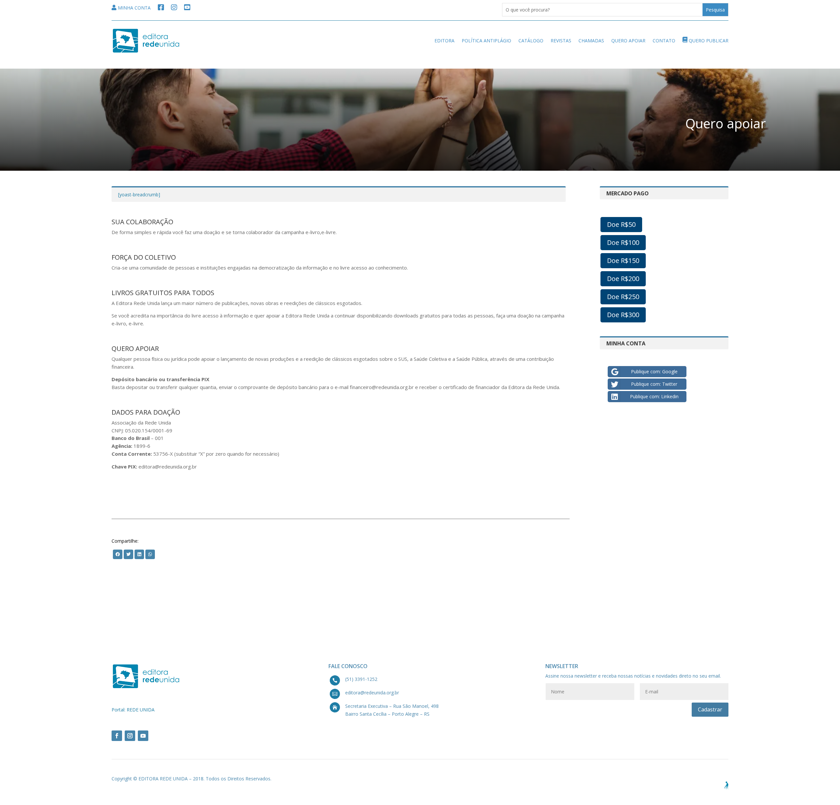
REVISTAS (561, 40)
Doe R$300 (623, 314)
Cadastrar (710, 709)
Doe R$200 (623, 278)
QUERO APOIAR (628, 40)
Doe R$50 (621, 224)
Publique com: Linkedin (654, 396)
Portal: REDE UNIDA (133, 710)
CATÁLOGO (530, 40)
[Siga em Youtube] (143, 735)
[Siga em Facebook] (117, 735)
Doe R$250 (623, 296)
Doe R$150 (623, 260)
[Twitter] (117, 554)
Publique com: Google (654, 371)
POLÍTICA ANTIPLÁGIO (486, 40)
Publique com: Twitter (654, 384)
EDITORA (444, 40)
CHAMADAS (591, 40)
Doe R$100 (623, 242)
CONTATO (664, 40)
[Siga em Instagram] (130, 735)
